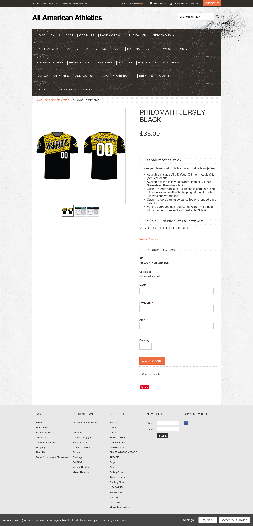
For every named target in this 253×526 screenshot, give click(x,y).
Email (150, 429)
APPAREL (87, 49)
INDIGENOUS (161, 35)
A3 (74, 427)
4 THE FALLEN (136, 35)
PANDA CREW (110, 35)
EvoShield (78, 462)
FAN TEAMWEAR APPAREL (56, 49)
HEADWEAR (77, 62)
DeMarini (77, 432)
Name (150, 423)
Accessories (102, 62)
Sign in (66, 3)
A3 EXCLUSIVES (81, 447)
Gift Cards (147, 62)
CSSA (70, 35)
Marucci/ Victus (80, 442)
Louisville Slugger (82, 437)
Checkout (212, 3)
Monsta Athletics (81, 467)
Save (146, 387)
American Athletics (67, 17)
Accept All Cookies (234, 520)
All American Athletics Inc (85, 422)
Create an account (80, 3)
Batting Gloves (140, 49)
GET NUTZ (87, 35)
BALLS (55, 35)
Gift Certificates (39, 3)
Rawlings (77, 457)
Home (39, 99)
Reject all (208, 520)
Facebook (186, 423)
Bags (104, 49)
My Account (54, 3)
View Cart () (186, 3)
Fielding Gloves (50, 62)
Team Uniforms (171, 49)
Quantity (144, 340)
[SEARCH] (217, 16)
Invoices (125, 62)
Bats (118, 49)
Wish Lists (159, 3)
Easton (76, 452)
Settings (188, 520)
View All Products (149, 239)
